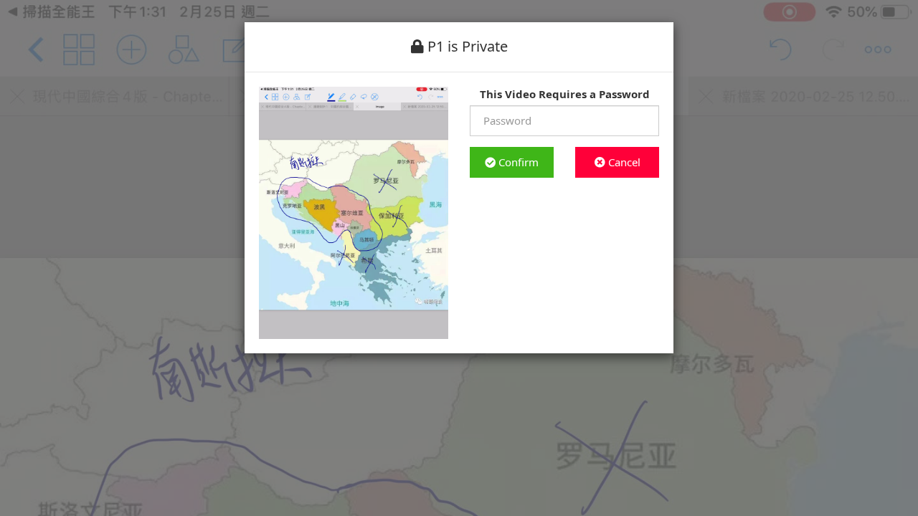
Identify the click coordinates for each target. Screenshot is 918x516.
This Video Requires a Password (565, 94)
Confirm (517, 162)
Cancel (622, 162)
